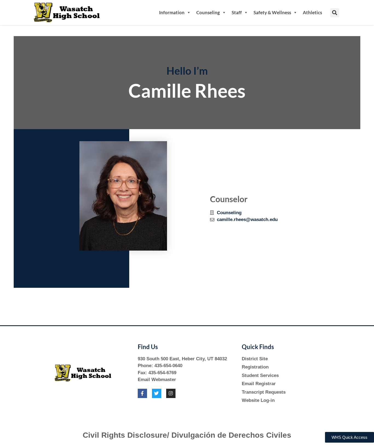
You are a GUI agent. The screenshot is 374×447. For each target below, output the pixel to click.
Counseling (208, 12)
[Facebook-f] (142, 393)
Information (172, 12)
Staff (237, 12)
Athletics (312, 12)
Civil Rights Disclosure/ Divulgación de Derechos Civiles (187, 435)
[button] (334, 12)
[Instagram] (171, 393)
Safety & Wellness (272, 12)
